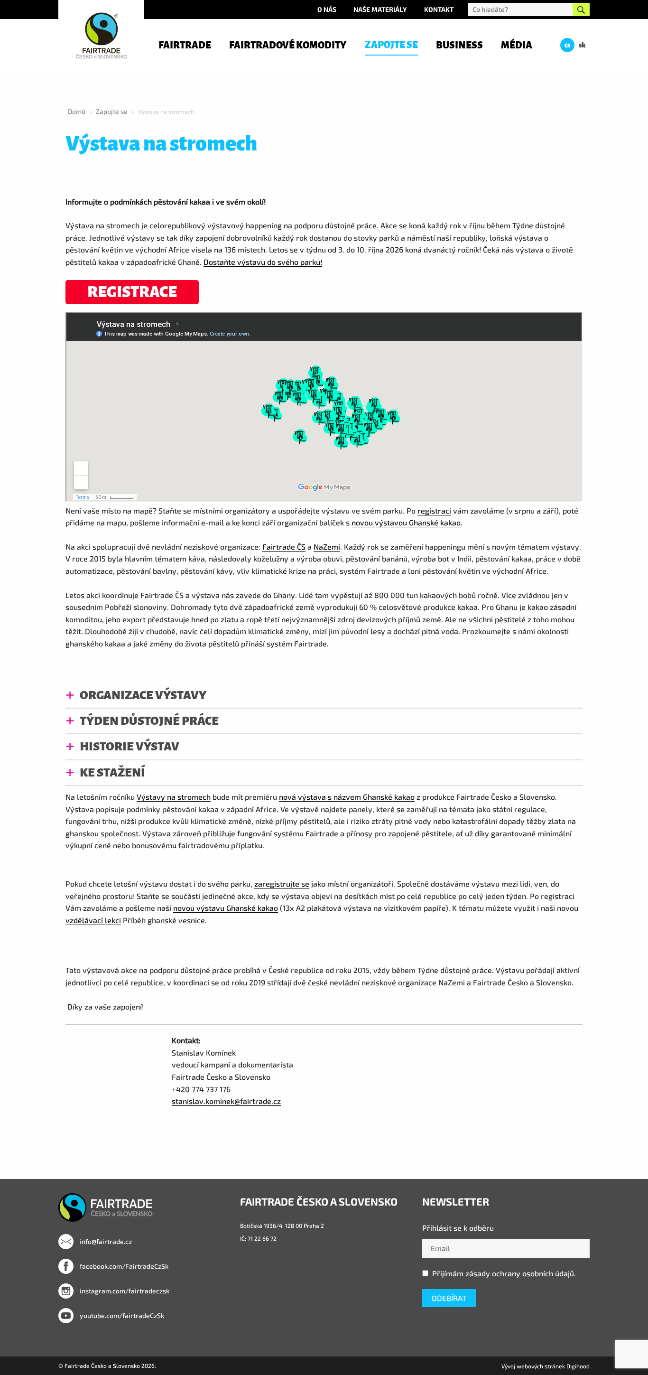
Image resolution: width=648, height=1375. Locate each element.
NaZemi (327, 546)
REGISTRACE (132, 292)
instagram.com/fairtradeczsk (123, 1291)
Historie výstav (129, 746)
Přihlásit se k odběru (458, 1227)
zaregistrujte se (281, 883)
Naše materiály (380, 9)
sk (582, 45)
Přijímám (504, 1273)
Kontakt (439, 9)
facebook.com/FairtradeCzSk (123, 1266)
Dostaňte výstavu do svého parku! (263, 261)
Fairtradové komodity (287, 45)
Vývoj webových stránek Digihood (545, 1366)
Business (459, 45)
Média (516, 45)
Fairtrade (184, 45)
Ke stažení (112, 772)
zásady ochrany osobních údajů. (519, 1273)
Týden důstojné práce (149, 720)
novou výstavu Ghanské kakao (225, 907)
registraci (434, 510)
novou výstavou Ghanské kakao (406, 522)
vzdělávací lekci (93, 920)
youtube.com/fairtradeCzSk (121, 1315)
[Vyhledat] (581, 9)
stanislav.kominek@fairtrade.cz (226, 1100)
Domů (76, 111)
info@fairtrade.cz (105, 1241)
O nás (326, 9)
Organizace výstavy (143, 695)
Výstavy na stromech (174, 796)
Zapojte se (391, 44)
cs (567, 45)
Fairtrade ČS (283, 546)
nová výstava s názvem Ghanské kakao (347, 796)
